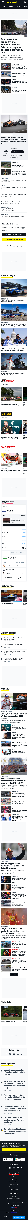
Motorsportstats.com (14, 1186)
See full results (20, 578)
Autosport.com (14, 1184)
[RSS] (21, 246)
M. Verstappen (10, 569)
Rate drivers (8, 577)
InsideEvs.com (14, 1176)
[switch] (24, 548)
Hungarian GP (12, 557)
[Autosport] (8, 447)
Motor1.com (14, 1179)
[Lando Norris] (4, 565)
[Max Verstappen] (4, 569)
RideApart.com (14, 1189)
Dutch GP (10, 510)
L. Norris (8, 565)
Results (24, 528)
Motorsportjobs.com (14, 1181)
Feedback (14, 1196)
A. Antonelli (9, 573)
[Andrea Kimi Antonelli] (4, 573)
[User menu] (24, 2)
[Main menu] (3, 2)
